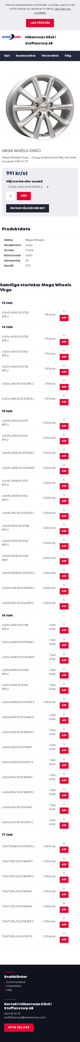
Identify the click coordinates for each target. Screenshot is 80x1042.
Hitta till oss (18, 1027)
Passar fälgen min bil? (27, 208)
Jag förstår (40, 23)
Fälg (68, 56)
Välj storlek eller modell (24, 181)
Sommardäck (25, 56)
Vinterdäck (50, 56)
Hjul (7, 56)
